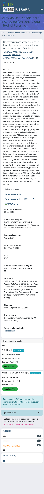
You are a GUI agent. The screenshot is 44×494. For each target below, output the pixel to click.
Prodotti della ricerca (16, 32)
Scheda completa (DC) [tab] (16, 199)
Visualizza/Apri (10, 366)
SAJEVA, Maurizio (24, 57)
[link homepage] (8, 4)
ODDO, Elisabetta (12, 51)
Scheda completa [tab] (14, 194)
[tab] (33, 199)
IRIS (3, 32)
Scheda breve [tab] (12, 189)
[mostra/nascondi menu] (42, 9)
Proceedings (9, 35)
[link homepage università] (16, 9)
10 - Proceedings (35, 32)
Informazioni (11, 412)
